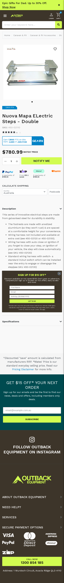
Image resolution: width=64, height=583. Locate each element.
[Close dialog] (59, 273)
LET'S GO (32, 301)
